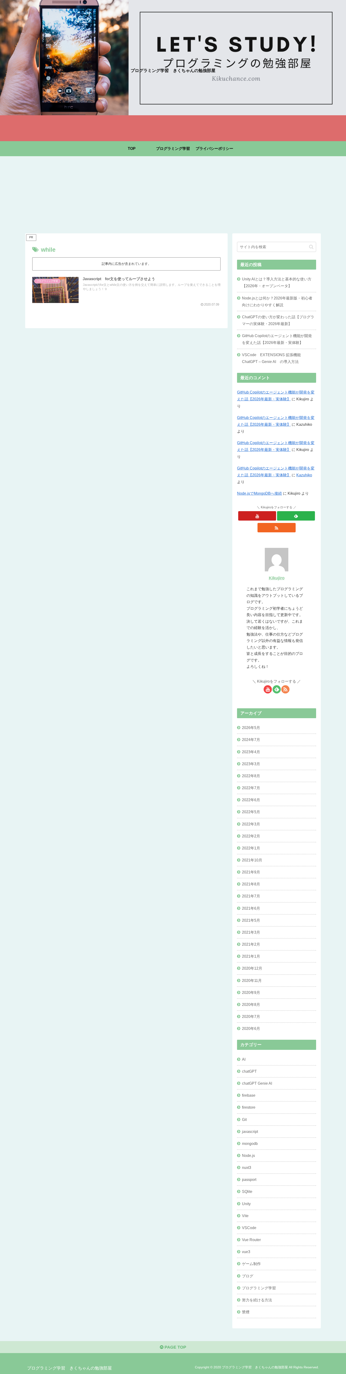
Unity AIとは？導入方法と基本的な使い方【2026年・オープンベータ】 (276, 282)
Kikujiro (277, 578)
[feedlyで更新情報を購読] (296, 516)
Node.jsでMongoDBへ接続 (259, 493)
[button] (311, 247)
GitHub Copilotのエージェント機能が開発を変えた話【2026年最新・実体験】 (277, 339)
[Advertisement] (173, 195)
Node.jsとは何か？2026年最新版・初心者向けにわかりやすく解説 (277, 301)
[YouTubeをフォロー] (257, 516)
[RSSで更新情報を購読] (276, 527)
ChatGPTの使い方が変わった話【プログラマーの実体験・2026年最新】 (278, 320)
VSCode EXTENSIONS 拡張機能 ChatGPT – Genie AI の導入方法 (273, 358)
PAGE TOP (174, 1347)
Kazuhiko (304, 475)
